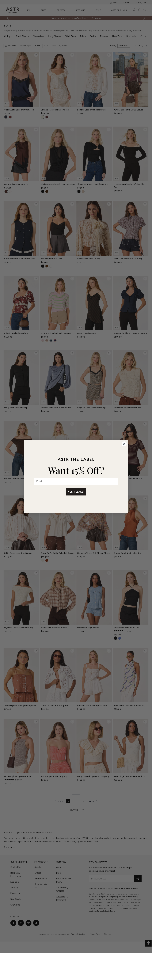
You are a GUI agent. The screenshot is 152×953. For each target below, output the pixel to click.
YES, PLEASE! (76, 491)
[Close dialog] (124, 444)
